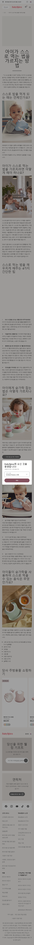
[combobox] (17, 474)
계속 (17, 480)
